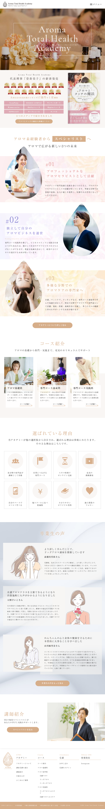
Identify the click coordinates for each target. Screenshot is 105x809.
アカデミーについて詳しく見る (52, 325)
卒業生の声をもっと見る (52, 683)
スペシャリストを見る (23, 729)
